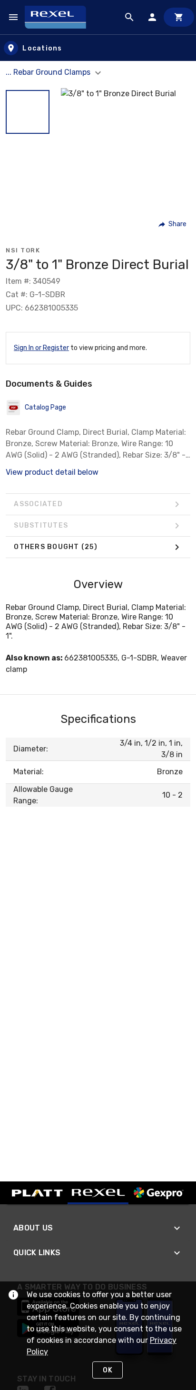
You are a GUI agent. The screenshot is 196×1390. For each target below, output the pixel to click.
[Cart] (179, 17)
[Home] (60, 17)
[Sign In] (152, 17)
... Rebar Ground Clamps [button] (49, 72)
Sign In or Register (41, 348)
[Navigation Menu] (13, 17)
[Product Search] (129, 17)
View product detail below (52, 472)
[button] (27, 112)
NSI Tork (23, 250)
